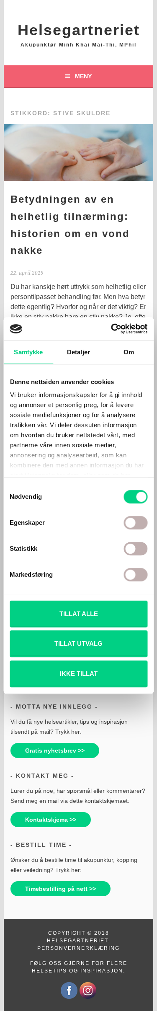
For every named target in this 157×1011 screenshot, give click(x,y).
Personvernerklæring (78, 948)
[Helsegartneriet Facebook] (69, 997)
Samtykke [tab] (28, 352)
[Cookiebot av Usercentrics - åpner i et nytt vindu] (111, 328)
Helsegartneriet (79, 30)
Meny (83, 76)
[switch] (135, 522)
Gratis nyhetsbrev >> (55, 750)
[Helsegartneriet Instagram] (88, 997)
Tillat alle (78, 613)
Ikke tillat (79, 673)
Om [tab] (129, 352)
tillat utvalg (78, 643)
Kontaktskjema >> (50, 819)
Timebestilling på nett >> (60, 888)
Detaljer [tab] (78, 352)
